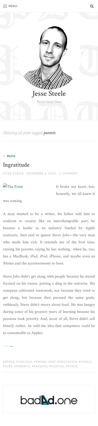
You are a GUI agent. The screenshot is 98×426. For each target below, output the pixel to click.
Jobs (9, 366)
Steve (73, 366)
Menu (13, 6)
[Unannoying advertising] (49, 400)
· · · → (8, 346)
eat (53, 361)
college (25, 361)
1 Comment (68, 173)
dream (41, 361)
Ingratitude (16, 165)
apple (10, 361)
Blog (11, 156)
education (68, 361)
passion (40, 366)
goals (86, 361)
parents (23, 366)
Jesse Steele (49, 94)
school (57, 366)
